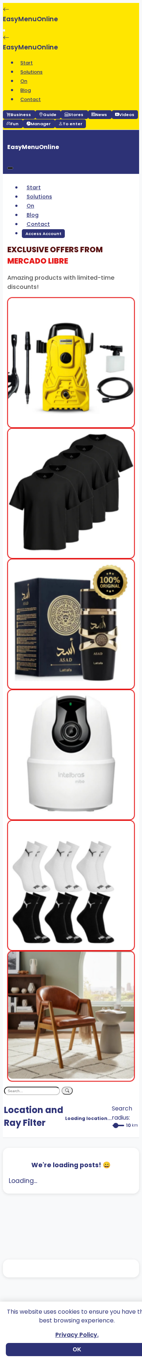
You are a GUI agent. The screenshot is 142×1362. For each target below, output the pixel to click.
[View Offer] (71, 422)
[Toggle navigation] (4, 30)
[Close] (10, 168)
